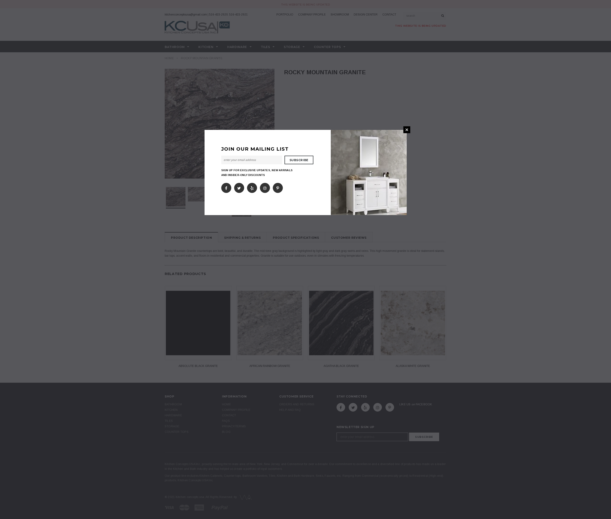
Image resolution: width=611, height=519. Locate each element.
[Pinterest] (277, 187)
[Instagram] (265, 187)
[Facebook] (226, 187)
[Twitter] (239, 187)
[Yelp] (252, 187)
